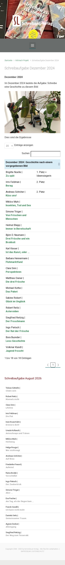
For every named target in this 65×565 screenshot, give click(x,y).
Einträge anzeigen (23, 145)
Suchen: (26, 153)
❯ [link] (58, 364)
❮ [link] (48, 364)
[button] (58, 164)
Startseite (8, 60)
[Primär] (32, 45)
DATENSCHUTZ (38, 551)
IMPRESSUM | (26, 551)
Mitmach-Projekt (22, 60)
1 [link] (53, 364)
